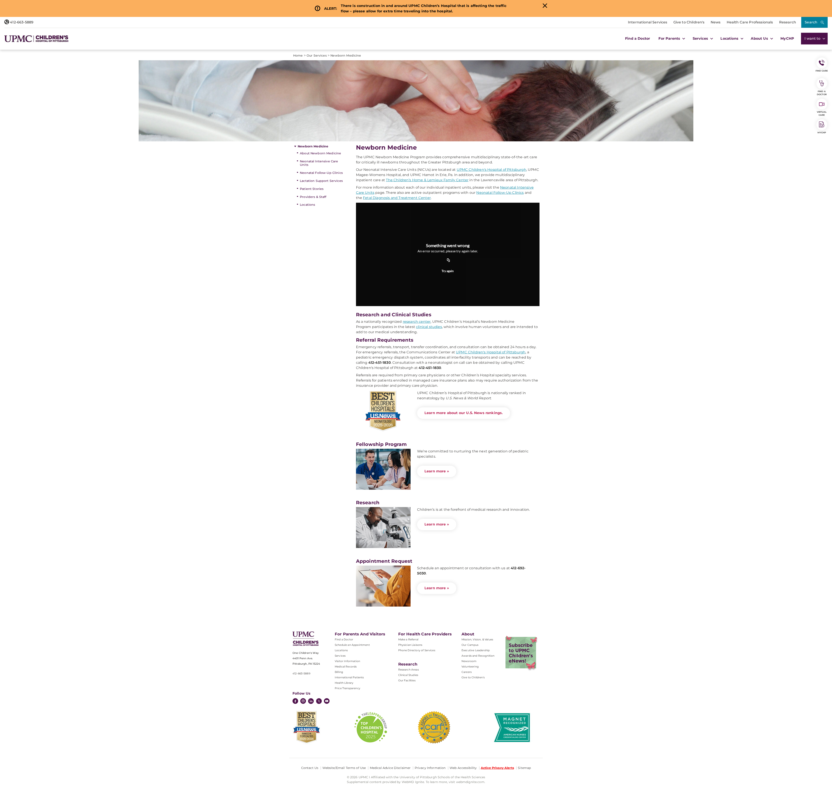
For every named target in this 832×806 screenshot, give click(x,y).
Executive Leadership (476, 650)
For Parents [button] (669, 38)
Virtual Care (822, 113)
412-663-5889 (21, 22)
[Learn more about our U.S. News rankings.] (383, 410)
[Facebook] (295, 701)
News (716, 22)
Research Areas (408, 669)
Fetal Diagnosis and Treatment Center (397, 198)
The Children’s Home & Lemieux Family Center (427, 180)
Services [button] (701, 38)
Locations (307, 205)
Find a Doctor (637, 38)
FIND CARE (822, 70)
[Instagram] (303, 701)
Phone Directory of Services (416, 650)
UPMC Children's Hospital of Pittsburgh (491, 170)
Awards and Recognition (478, 655)
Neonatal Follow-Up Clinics (321, 173)
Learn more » (436, 471)
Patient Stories (311, 189)
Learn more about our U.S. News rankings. (463, 413)
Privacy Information (430, 768)
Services (340, 655)
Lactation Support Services (321, 181)
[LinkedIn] (311, 701)
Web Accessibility (463, 768)
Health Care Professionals (750, 22)
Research (787, 22)
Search (811, 22)
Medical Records (346, 666)
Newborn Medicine (313, 146)
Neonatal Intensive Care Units (319, 163)
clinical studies (429, 327)
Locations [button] (729, 38)
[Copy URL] (448, 260)
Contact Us (309, 768)
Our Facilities (407, 680)
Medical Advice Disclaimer (390, 768)
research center (417, 322)
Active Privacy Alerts (497, 768)
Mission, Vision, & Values (477, 639)
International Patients (349, 677)
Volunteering (470, 666)
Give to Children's (689, 22)
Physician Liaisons (410, 644)
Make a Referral (408, 639)
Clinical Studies (408, 675)
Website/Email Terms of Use (344, 768)
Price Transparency (347, 688)
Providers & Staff (313, 197)
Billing (339, 672)
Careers (467, 672)
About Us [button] (760, 38)
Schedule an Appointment (352, 644)
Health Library (344, 682)
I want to (812, 38)
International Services (647, 22)
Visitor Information (347, 661)
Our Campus (470, 644)
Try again (448, 271)
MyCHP (787, 38)
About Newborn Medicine (320, 153)
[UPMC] (36, 38)
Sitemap (524, 768)
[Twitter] (319, 701)
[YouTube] (327, 701)
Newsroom (469, 661)
